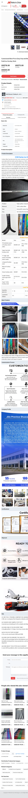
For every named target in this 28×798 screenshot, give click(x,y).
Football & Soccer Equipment (15, 769)
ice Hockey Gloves (17, 756)
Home (2, 9)
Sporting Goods (20, 9)
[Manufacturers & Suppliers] (14, 2)
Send (13, 678)
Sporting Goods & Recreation (10, 9)
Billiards (4, 769)
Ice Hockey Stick (4, 756)
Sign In (3, 108)
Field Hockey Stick (6, 772)
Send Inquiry (13, 76)
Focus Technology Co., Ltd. (17, 792)
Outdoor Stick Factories (7, 782)
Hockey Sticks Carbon (20, 785)
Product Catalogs (20, 753)
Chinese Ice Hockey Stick (7, 785)
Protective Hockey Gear (18, 772)
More (2, 788)
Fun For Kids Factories (20, 779)
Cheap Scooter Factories (7, 779)
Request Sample (23, 79)
